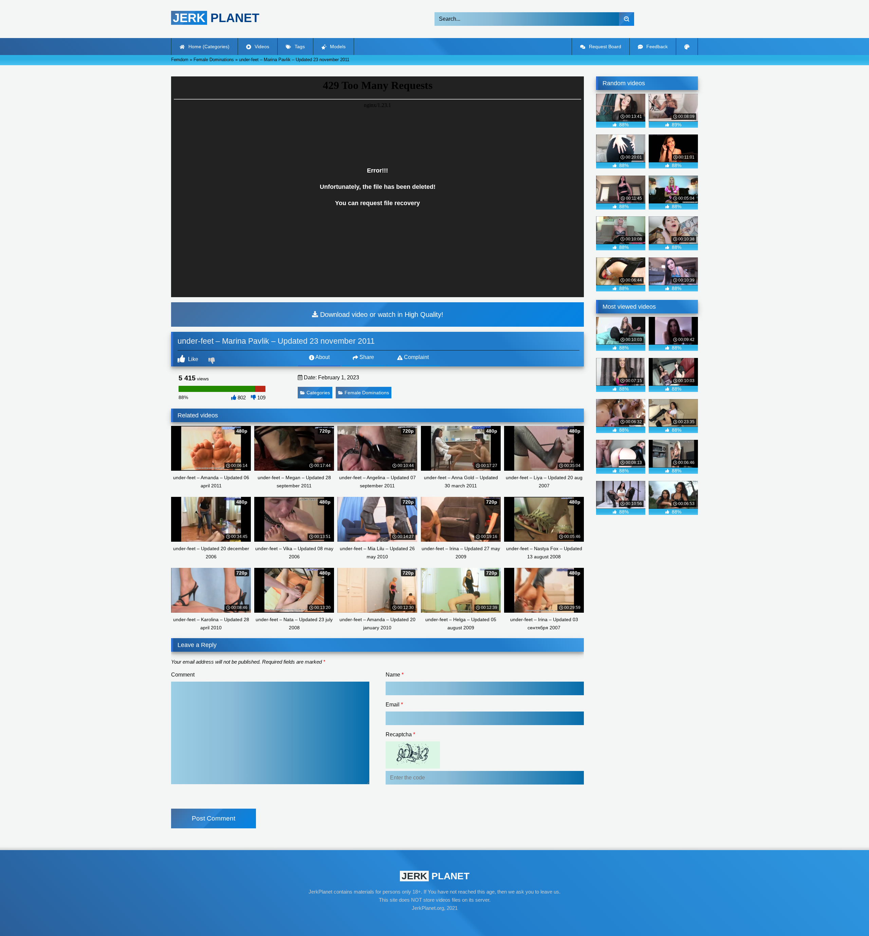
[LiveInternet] (434, 921)
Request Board (604, 46)
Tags (299, 46)
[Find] (626, 19)
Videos (261, 46)
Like (192, 359)
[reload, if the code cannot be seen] (413, 767)
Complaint (416, 357)
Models (337, 46)
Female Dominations (367, 392)
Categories (318, 392)
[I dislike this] (212, 361)
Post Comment (213, 818)
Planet (216, 18)
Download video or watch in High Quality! (380, 314)
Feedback (656, 46)
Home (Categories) (208, 46)
